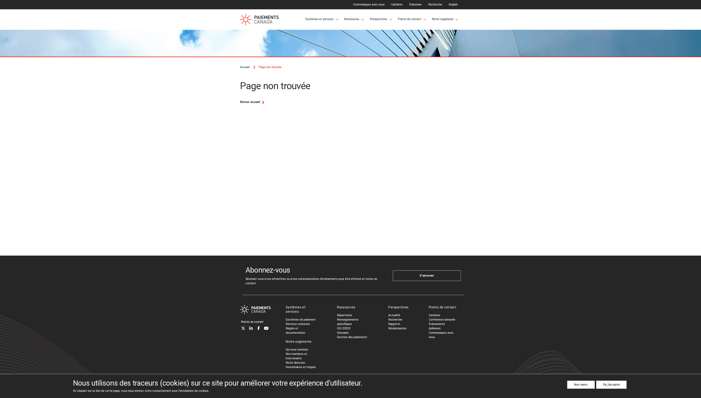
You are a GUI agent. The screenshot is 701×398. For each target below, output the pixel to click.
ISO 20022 (344, 328)
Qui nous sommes (297, 349)
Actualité (394, 315)
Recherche (435, 4)
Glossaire (343, 332)
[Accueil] (255, 309)
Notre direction (295, 362)
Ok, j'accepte (611, 384)
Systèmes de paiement (301, 319)
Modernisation (397, 328)
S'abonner (415, 4)
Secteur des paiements (352, 337)
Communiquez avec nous (369, 4)
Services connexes (298, 324)
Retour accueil (250, 102)
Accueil (245, 67)
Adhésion (434, 328)
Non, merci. (581, 384)
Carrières (397, 4)
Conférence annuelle (442, 319)
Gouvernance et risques (301, 367)
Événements (437, 324)
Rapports (394, 324)
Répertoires (344, 315)
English (453, 4)
